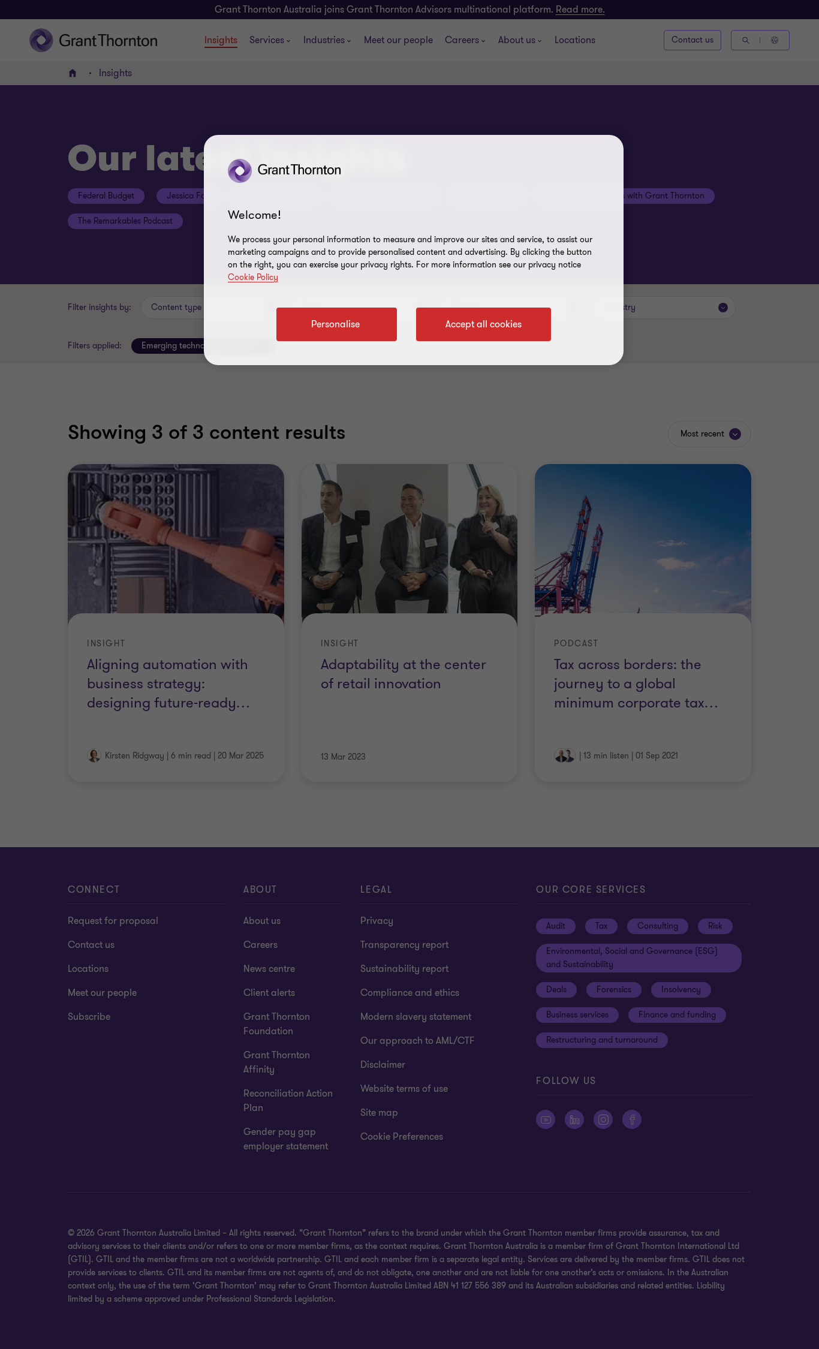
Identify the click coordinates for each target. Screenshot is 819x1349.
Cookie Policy (253, 277)
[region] (414, 250)
